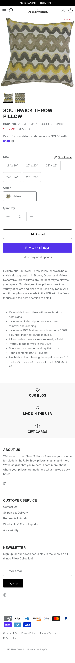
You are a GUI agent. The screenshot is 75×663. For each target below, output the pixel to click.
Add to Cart (37, 234)
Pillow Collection (18, 649)
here (6, 474)
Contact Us (10, 506)
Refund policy (9, 638)
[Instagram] (4, 483)
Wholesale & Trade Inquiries (21, 524)
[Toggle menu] (4, 10)
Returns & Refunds (15, 518)
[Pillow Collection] (38, 11)
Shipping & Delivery (15, 512)
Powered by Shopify (37, 649)
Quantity (9, 208)
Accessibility (10, 530)
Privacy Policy (28, 633)
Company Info (10, 633)
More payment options (37, 257)
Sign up (13, 583)
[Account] (61, 10)
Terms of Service (48, 633)
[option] (37, 52)
